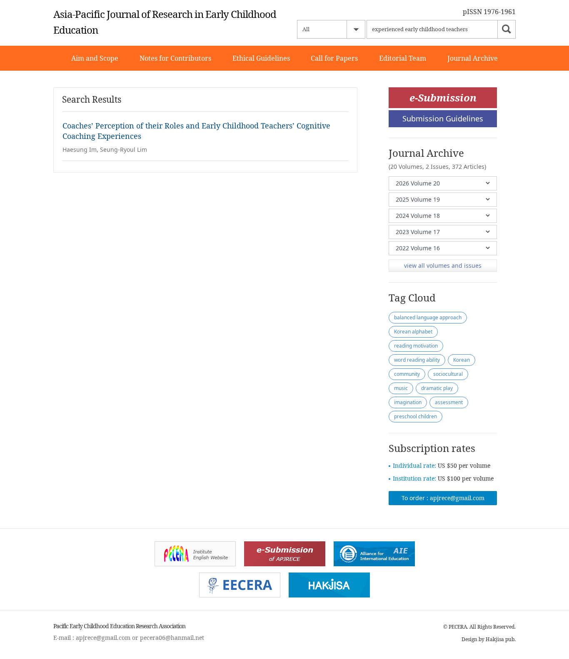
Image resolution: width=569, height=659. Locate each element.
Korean (461, 359)
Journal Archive (472, 58)
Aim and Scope (94, 58)
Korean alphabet (413, 331)
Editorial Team (402, 58)
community (407, 374)
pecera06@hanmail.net (172, 638)
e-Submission (443, 97)
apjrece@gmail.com (457, 498)
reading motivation (416, 345)
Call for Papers (334, 58)
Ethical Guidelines (261, 58)
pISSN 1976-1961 (489, 11)
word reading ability (417, 359)
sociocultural (448, 374)
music (401, 388)
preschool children (415, 416)
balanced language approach (428, 317)
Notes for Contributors (175, 58)
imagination (408, 402)
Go (506, 29)
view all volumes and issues (443, 265)
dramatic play (437, 388)
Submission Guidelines (442, 118)
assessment (449, 402)
